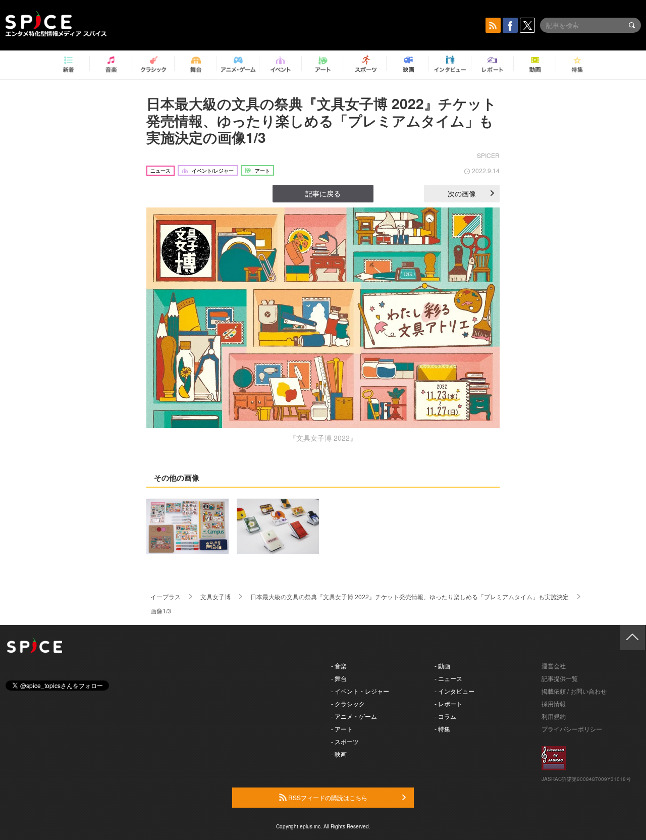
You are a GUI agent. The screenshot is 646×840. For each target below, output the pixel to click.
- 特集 (442, 728)
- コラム (445, 716)
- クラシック (348, 703)
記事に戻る (323, 193)
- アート (342, 728)
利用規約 (554, 716)
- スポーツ (345, 741)
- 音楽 (339, 665)
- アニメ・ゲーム (354, 716)
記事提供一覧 (560, 678)
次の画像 (462, 193)
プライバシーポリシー (572, 728)
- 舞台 (339, 678)
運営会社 (554, 665)
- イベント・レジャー (360, 691)
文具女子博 (215, 596)
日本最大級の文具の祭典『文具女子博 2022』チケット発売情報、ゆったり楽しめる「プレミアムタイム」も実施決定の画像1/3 (321, 120)
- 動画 (442, 665)
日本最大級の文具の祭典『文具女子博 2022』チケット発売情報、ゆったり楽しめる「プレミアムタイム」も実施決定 (409, 596)
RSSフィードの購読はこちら (327, 797)
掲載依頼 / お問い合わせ (574, 691)
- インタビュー (454, 691)
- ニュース (448, 678)
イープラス (165, 596)
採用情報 (554, 703)
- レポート (448, 703)
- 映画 (339, 754)
